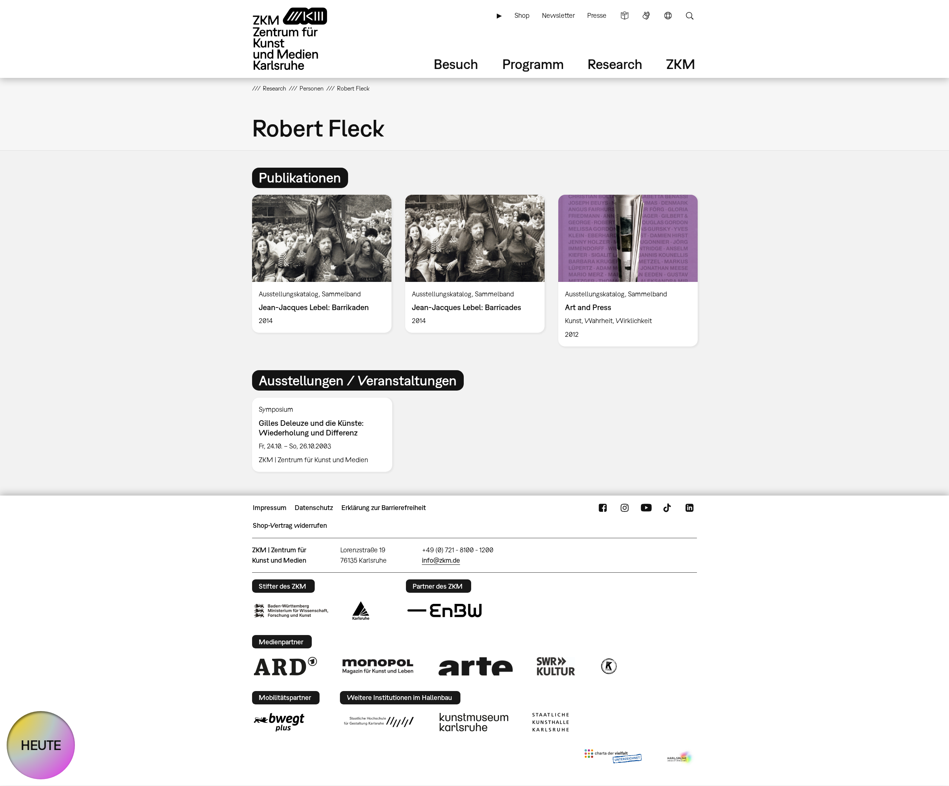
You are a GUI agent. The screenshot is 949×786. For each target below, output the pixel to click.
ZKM (680, 64)
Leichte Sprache (624, 15)
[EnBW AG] (444, 610)
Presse (596, 15)
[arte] (476, 666)
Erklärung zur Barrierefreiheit (383, 508)
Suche (689, 15)
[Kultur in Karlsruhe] (608, 666)
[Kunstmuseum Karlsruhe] (474, 722)
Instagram (624, 508)
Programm (533, 64)
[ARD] (285, 666)
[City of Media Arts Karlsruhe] (680, 758)
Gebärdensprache (646, 15)
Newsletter (558, 15)
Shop (522, 15)
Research (615, 64)
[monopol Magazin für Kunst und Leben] (378, 666)
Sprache (668, 15)
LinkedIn (689, 508)
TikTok (668, 508)
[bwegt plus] (279, 722)
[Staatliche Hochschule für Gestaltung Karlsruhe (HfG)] (379, 722)
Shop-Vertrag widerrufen (290, 525)
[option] (322, 264)
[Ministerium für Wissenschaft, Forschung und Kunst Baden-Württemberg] (291, 611)
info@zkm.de (441, 560)
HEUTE (41, 745)
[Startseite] (300, 39)
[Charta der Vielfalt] (613, 758)
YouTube (646, 508)
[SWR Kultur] (556, 666)
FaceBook (602, 508)
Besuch (456, 64)
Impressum (270, 508)
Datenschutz (314, 508)
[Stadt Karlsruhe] (361, 610)
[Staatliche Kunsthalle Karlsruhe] (550, 722)
